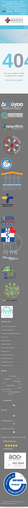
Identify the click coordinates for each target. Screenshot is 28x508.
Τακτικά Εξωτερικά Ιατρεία (7, 354)
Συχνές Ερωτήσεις (5, 340)
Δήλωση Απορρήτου (21, 503)
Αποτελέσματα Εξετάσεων (7, 330)
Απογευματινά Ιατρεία (6, 358)
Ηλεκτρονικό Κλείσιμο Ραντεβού (9, 326)
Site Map (8, 9)
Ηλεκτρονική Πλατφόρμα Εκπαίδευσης (10, 333)
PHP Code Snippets (8, 507)
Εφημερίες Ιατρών (5, 351)
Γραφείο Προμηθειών (6, 344)
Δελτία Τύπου (4, 337)
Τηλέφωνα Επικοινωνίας (7, 365)
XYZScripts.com (21, 507)
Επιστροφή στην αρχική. (14, 80)
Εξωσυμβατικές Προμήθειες (8, 347)
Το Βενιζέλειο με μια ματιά (7, 362)
